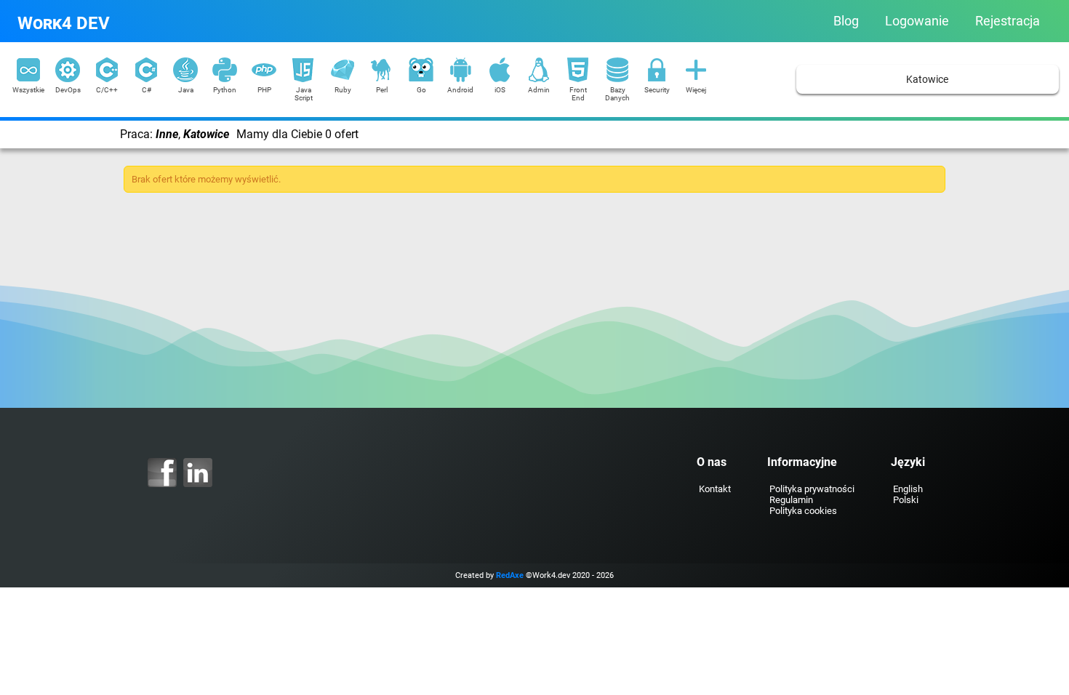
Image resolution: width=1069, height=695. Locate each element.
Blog (846, 21)
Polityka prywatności (811, 488)
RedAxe (510, 575)
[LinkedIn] (197, 472)
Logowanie (917, 21)
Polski (905, 499)
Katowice (927, 79)
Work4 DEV (63, 23)
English (908, 488)
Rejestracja (1007, 21)
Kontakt (715, 488)
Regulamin (791, 499)
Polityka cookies (803, 510)
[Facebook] (162, 472)
